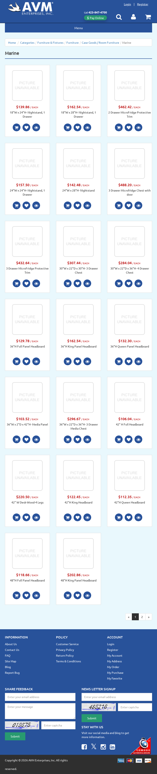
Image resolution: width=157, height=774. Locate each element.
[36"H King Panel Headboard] (78, 319)
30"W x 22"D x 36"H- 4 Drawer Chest (129, 270)
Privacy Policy (65, 649)
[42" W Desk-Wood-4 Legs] (27, 475)
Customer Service (67, 644)
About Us (11, 644)
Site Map (10, 661)
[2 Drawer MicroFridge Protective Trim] (129, 85)
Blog (8, 667)
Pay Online (97, 18)
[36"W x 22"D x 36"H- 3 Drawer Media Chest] (78, 397)
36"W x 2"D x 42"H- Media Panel (27, 424)
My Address (114, 661)
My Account (114, 655)
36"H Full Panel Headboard (27, 346)
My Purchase (115, 672)
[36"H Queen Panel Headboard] (129, 319)
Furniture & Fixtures (50, 42)
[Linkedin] (112, 747)
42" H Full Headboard (129, 424)
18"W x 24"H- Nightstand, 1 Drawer (27, 114)
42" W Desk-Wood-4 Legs (27, 502)
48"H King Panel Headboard (78, 580)
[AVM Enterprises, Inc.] (34, 8)
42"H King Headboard (78, 502)
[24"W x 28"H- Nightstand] (78, 163)
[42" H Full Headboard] (129, 397)
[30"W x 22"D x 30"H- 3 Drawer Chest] (78, 241)
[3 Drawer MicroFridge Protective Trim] (27, 241)
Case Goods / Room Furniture (100, 42)
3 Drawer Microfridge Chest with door (130, 192)
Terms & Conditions (68, 661)
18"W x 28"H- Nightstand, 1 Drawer (78, 114)
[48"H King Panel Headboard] (78, 553)
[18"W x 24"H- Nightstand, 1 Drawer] (27, 85)
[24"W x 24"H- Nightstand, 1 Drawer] (27, 163)
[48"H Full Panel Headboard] (27, 553)
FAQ (7, 655)
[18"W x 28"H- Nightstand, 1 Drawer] (78, 85)
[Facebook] (84, 747)
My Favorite (114, 678)
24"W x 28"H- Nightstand (78, 190)
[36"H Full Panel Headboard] (27, 319)
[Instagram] (103, 747)
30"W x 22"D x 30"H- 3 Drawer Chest (78, 270)
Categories (27, 42)
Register (142, 4)
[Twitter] (94, 747)
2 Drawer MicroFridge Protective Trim (129, 114)
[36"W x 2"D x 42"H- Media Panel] (27, 397)
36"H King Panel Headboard (78, 346)
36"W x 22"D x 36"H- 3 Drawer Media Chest (78, 426)
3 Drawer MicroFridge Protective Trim (27, 270)
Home (12, 42)
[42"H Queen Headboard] (129, 475)
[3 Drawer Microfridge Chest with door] (129, 163)
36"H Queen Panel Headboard (129, 346)
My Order (113, 667)
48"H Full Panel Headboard (27, 580)
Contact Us (12, 649)
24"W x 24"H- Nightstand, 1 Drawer (27, 192)
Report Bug (12, 672)
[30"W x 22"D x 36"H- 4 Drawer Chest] (129, 241)
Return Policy (65, 655)
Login (127, 4)
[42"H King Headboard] (78, 475)
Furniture (72, 42)
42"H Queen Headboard (129, 502)
